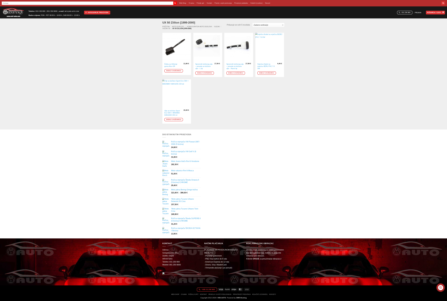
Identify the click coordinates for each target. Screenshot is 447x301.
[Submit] (175, 3)
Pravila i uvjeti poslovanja (223, 3)
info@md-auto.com (72, 11)
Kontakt (209, 3)
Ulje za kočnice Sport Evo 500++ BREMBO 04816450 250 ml (172, 113)
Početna (166, 26)
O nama (191, 3)
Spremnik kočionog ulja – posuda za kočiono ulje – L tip (203, 66)
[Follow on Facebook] (394, 13)
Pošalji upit (200, 3)
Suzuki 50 (166, 28)
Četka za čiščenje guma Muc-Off (170, 65)
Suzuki (217, 26)
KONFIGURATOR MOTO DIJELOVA (199, 26)
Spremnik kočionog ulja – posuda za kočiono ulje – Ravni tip (235, 66)
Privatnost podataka (241, 3)
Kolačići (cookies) (256, 3)
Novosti (267, 3)
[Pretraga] (443, 3)
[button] (97, 13)
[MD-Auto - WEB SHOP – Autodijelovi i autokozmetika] (13, 12)
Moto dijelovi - (178, 26)
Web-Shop (182, 3)
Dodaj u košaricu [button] (173, 70)
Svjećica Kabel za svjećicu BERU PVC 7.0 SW (266, 66)
